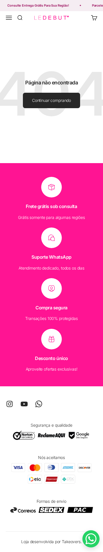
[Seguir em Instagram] (9, 404)
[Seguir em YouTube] (24, 404)
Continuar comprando (51, 100)
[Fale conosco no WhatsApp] (91, 538)
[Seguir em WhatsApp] (39, 404)
